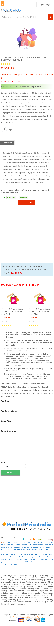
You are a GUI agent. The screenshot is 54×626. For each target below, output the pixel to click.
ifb (30, 544)
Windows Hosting (27, 575)
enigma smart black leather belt (39, 557)
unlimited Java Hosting (44, 599)
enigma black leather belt (22, 557)
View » (4, 321)
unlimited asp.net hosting (21, 595)
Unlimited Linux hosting (10, 593)
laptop (9, 542)
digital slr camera (44, 549)
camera (18, 544)
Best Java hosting (26, 599)
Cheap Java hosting (9, 599)
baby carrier (34, 547)
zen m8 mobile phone (7, 557)
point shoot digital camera (45, 559)
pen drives (35, 549)
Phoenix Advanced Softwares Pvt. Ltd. (28, 617)
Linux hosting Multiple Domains (39, 591)
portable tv (12, 559)
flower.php (50, 542)
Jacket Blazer (5, 554)
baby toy (42, 547)
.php (23, 539)
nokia (40, 539)
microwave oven (25, 552)
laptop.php (36, 542)
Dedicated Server (38, 577)
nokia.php (15, 542)
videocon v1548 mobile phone (28, 562)
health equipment (37, 552)
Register (49, 4)
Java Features (45, 597)
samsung (49, 539)
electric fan (38, 554)
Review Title (6, 421)
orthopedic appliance (16, 554)
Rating (4, 462)
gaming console (28, 554)
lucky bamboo (49, 552)
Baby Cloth (33, 559)
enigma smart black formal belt (21, 549)
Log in (41, 4)
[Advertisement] (27, 231)
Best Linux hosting (16, 591)
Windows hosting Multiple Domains (26, 586)
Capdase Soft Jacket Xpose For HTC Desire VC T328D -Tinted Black (39, 311)
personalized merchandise (8, 562)
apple (32, 539)
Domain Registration (9, 575)
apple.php (42, 542)
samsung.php (10, 544)
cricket (3, 544)
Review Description (9, 431)
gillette (3, 542)
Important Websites (18, 604)
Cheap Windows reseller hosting (33, 582)
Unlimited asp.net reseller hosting (23, 597)
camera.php (25, 544)
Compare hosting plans (29, 588)
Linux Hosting (42, 575)
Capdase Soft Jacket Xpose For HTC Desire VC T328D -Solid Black (12, 311)
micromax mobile (38, 544)
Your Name (5, 401)
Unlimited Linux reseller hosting (17, 602)
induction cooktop (13, 552)
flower (29, 542)
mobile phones (43, 562)
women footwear (48, 554)
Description (7, 143)
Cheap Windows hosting (30, 584)
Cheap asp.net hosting (31, 593)
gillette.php (23, 542)
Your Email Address (9, 411)
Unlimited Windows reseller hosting (28, 580)
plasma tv (8, 549)
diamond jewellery (22, 559)
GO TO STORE (26, 202)
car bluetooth (26, 547)
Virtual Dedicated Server (19, 577)
